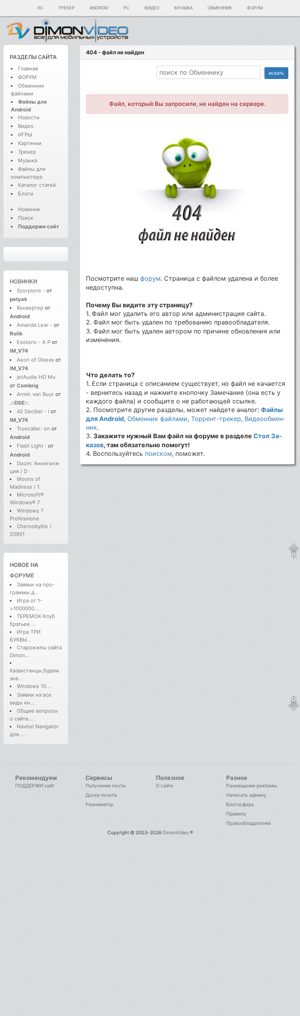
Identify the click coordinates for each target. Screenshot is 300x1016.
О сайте (164, 785)
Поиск (25, 218)
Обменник (219, 8)
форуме (22, 575)
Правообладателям (248, 823)
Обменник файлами (157, 419)
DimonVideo (175, 832)
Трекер (66, 8)
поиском (158, 453)
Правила (236, 814)
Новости (28, 117)
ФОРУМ (27, 77)
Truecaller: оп (33, 428)
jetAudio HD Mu (36, 377)
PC (126, 8)
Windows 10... (34, 686)
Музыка (183, 8)
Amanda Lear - (35, 325)
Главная (28, 68)
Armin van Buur (35, 394)
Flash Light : (32, 446)
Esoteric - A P (33, 342)
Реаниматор (99, 804)
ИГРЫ (25, 134)
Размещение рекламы (251, 785)
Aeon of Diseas (35, 360)
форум (150, 278)
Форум (255, 8)
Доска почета (101, 795)
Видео (152, 8)
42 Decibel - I (33, 411)
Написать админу (246, 795)
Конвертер (30, 308)
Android (99, 8)
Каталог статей (37, 185)
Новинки (29, 209)
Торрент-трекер (216, 419)
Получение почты (106, 785)
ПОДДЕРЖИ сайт (34, 785)
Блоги (25, 193)
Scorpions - (31, 290)
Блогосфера (240, 804)
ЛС (40, 8)
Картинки (29, 143)
